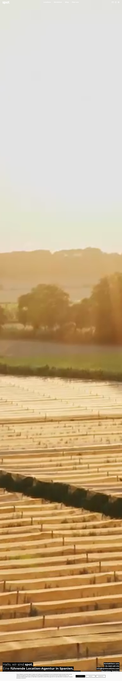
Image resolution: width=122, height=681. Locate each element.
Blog (67, 2)
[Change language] (118, 2)
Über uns (75, 2)
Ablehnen (90, 676)
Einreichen (58, 2)
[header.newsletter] (113, 2)
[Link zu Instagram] (116, 2)
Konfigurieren (100, 676)
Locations (47, 2)
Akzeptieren (80, 676)
